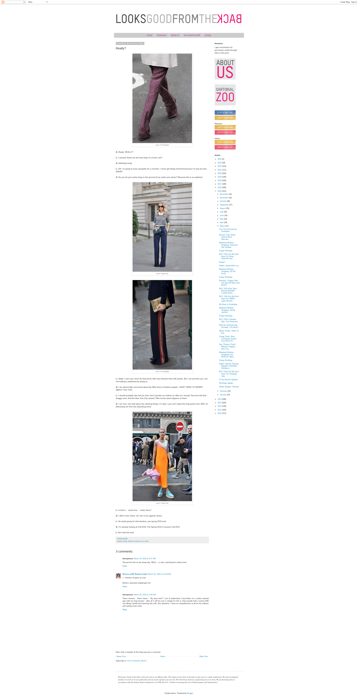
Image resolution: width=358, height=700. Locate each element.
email (125, 541)
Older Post (203, 656)
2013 (220, 403)
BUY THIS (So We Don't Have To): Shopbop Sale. (229, 374)
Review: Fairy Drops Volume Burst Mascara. (227, 237)
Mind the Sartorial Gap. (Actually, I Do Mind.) (228, 326)
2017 (220, 184)
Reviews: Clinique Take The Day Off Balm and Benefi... (229, 283)
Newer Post (121, 656)
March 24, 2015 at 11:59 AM (159, 574)
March (222, 226)
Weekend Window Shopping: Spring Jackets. (227, 310)
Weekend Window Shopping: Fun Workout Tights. (226, 354)
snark (146, 541)
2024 (220, 159)
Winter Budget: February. (229, 387)
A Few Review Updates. (228, 380)
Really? (222, 262)
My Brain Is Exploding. (228, 304)
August (223, 208)
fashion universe (134, 541)
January (223, 395)
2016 (220, 187)
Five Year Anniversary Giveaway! (228, 230)
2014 (220, 399)
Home (149, 35)
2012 (220, 406)
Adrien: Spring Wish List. (229, 266)
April (222, 222)
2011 (220, 410)
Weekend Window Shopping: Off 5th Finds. (227, 271)
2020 (220, 173)
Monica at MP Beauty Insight (135, 574)
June (222, 215)
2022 (220, 166)
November (224, 198)
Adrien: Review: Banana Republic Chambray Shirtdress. (229, 366)
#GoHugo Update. (226, 383)
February (224, 391)
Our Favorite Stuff (192, 35)
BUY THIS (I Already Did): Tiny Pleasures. (228, 320)
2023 (220, 163)
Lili (142, 541)
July (222, 212)
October (223, 201)
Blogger (190, 693)
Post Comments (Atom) (136, 661)
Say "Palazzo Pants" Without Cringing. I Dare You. (227, 346)
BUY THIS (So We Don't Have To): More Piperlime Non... (229, 256)
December (224, 194)
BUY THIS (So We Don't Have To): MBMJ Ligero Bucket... (229, 298)
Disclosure (161, 35)
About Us (175, 35)
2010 (220, 413)
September (224, 205)
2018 (220, 180)
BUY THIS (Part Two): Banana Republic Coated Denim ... (228, 290)
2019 (220, 177)
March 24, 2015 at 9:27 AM (145, 559)
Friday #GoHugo (225, 251)
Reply (125, 566)
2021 (220, 170)
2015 (220, 191)
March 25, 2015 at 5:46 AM (145, 595)
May (222, 219)
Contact (208, 35)
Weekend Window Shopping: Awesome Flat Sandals (228, 245)
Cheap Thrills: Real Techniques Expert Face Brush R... (227, 338)
